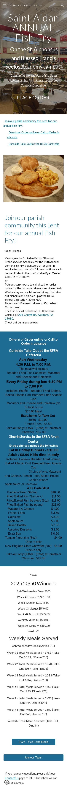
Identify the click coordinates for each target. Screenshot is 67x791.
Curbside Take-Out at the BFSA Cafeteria (34, 143)
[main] (33, 50)
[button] (4, 5)
